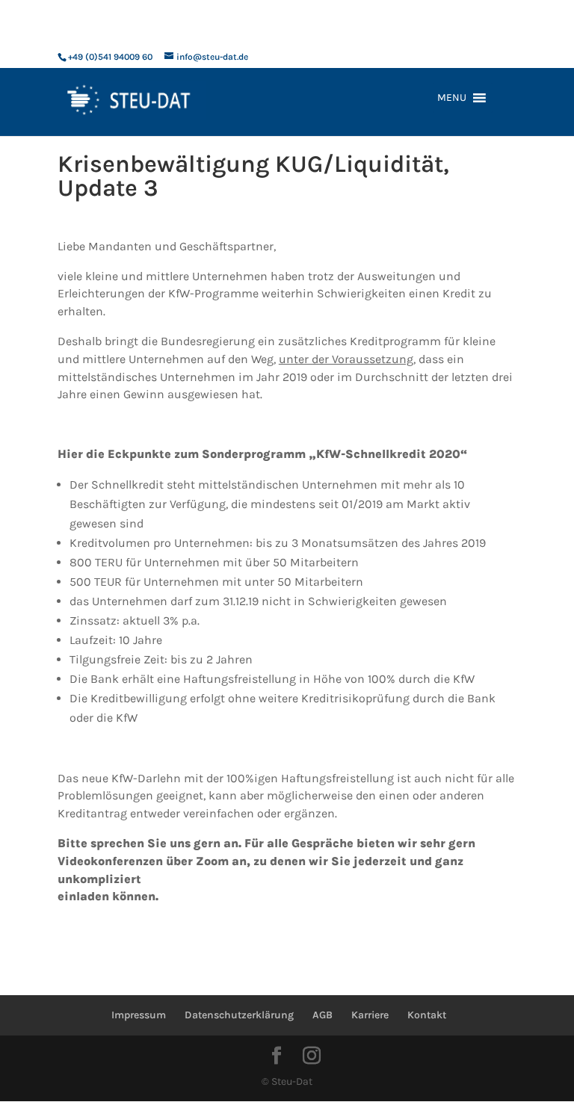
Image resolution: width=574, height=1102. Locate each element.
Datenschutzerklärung (239, 1015)
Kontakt (426, 1015)
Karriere (370, 1015)
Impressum (138, 1015)
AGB (322, 1015)
